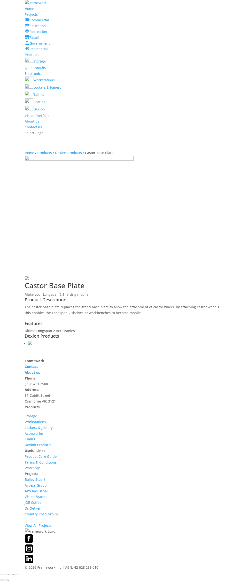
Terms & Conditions (41, 462)
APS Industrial (36, 491)
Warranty (32, 468)
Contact (31, 366)
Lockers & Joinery (39, 427)
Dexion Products (68, 152)
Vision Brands (36, 496)
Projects (31, 14)
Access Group (36, 485)
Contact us (33, 127)
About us (32, 121)
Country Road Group (41, 514)
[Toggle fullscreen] (7, 574)
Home (29, 8)
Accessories (34, 433)
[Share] (12, 574)
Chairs (30, 439)
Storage (31, 416)
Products (32, 54)
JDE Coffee (33, 502)
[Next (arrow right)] (7, 580)
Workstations (35, 421)
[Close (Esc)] (16, 574)
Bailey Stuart (35, 479)
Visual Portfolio (37, 115)
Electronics (33, 73)
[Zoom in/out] (2, 574)
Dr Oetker (33, 508)
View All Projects (38, 525)
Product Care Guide (41, 456)
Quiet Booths (35, 67)
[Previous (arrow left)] (2, 580)
